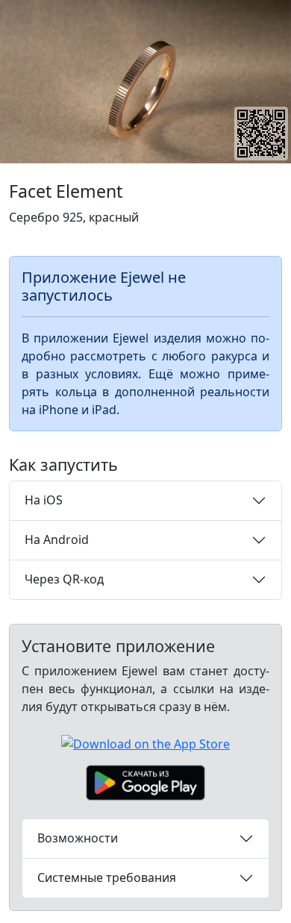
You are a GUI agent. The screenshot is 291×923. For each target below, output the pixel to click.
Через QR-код (64, 579)
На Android (57, 539)
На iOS (44, 500)
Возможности (77, 838)
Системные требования (106, 877)
